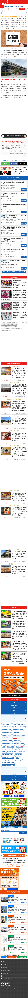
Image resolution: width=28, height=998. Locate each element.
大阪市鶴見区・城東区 (18, 729)
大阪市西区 (16, 732)
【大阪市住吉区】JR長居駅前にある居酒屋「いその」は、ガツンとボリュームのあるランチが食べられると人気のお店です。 (19, 437)
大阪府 (11, 13)
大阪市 (14, 724)
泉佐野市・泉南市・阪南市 (8, 762)
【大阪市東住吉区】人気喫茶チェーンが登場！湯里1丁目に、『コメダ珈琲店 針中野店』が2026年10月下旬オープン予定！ (19, 511)
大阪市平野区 (17, 740)
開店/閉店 (22, 8)
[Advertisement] (14, 347)
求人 (17, 8)
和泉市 (17, 757)
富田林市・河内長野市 (17, 760)
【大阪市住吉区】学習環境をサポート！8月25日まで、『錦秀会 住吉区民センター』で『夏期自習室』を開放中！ (19, 555)
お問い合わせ (5, 973)
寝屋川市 (21, 749)
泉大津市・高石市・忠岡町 (8, 757)
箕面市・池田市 (10, 746)
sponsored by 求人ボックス (14, 179)
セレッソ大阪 (14, 326)
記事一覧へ (14, 160)
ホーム (3, 961)
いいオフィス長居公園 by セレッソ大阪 (9, 324)
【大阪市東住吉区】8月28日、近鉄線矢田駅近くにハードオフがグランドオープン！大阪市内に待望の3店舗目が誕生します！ (19, 625)
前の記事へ (6, 160)
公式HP (3, 50)
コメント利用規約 (23, 155)
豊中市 (19, 746)
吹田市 (22, 743)
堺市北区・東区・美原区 (7, 754)
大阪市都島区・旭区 (6, 729)
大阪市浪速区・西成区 (7, 740)
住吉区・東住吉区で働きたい (13, 177)
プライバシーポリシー (6, 976)
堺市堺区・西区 (22, 751)
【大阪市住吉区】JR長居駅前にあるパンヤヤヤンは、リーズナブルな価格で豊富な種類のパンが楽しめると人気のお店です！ (19, 569)
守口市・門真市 (15, 743)
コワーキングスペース (6, 326)
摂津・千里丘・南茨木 (7, 749)
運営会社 (4, 964)
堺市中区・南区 (18, 754)
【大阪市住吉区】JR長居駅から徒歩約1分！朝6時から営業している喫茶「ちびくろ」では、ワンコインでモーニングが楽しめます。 (19, 496)
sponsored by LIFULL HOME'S (14, 892)
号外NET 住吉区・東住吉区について (9, 978)
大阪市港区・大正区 (6, 735)
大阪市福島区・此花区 (20, 727)
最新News (12, 8)
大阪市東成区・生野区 (7, 732)
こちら (9, 57)
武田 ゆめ (9, 330)
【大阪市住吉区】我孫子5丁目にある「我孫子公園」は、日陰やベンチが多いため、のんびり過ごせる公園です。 (19, 422)
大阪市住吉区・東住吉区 (9, 738)
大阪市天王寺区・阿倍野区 (19, 735)
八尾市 (14, 751)
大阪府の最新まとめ (6, 724)
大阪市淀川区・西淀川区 (7, 727)
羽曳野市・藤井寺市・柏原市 (8, 765)
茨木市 (3, 746)
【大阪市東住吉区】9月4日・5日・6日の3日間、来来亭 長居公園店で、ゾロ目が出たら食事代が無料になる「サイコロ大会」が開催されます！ (19, 615)
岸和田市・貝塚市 (6, 760)
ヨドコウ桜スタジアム (6, 328)
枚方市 (3, 751)
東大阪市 (9, 751)
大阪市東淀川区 (21, 724)
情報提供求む (5, 967)
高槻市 (15, 749)
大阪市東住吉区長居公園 (16, 328)
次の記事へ (22, 160)
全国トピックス (4, 8)
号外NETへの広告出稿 (6, 970)
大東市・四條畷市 (6, 743)
